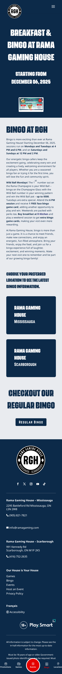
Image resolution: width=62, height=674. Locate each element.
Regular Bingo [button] (31, 422)
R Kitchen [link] (42, 214)
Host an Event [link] (15, 589)
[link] (14, 9)
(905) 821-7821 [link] (18, 515)
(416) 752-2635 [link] (18, 556)
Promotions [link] (5, 667)
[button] (53, 8)
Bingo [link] (10, 580)
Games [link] (10, 576)
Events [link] (10, 585)
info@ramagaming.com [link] (24, 527)
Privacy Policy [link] (14, 593)
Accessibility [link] (17, 612)
